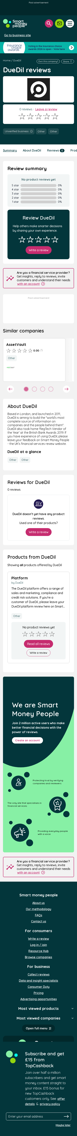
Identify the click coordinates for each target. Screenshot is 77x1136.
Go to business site (17, 35)
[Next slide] (66, 389)
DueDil (17, 60)
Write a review (38, 250)
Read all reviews (38, 644)
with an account (28, 284)
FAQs (38, 915)
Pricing (39, 993)
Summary (10, 150)
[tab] (26, 389)
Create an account (27, 740)
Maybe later (63, 1125)
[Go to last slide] (10, 389)
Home (6, 60)
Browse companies (38, 957)
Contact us (38, 921)
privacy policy (50, 1104)
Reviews (55, 150)
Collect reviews (39, 974)
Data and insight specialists (38, 980)
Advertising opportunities (38, 999)
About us (38, 903)
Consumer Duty (39, 987)
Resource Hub (38, 951)
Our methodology (38, 909)
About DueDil (32, 150)
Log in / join (38, 945)
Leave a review (46, 109)
